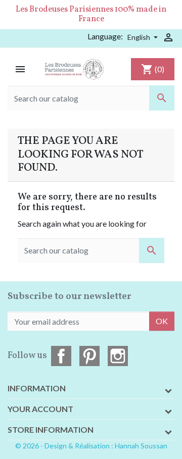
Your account (40, 409)
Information (37, 388)
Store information (51, 429)
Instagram (118, 356)
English (139, 37)
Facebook (61, 356)
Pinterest (89, 356)
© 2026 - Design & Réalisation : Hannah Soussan (91, 445)
